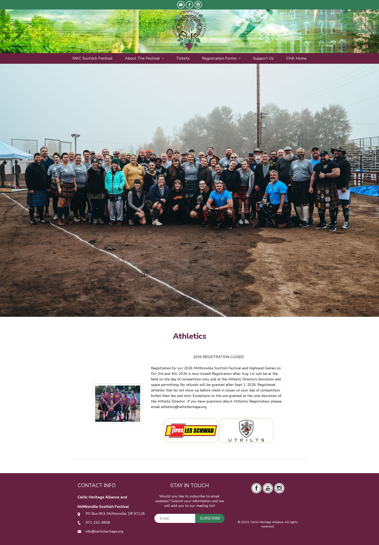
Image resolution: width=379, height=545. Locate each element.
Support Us (263, 58)
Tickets (183, 58)
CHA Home (296, 58)
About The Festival (142, 58)
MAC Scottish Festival (92, 58)
